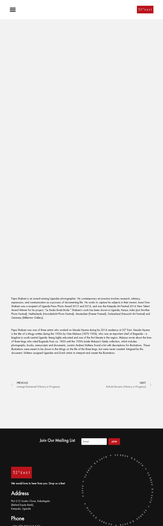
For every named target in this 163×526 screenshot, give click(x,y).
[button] (14, 9)
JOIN (114, 441)
